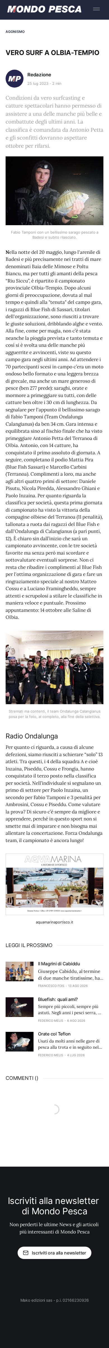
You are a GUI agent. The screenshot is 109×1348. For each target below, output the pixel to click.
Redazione (39, 74)
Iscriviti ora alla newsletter (59, 1253)
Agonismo (15, 31)
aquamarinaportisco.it (54, 922)
